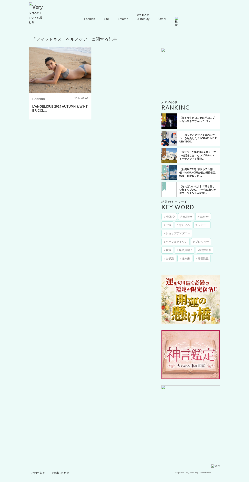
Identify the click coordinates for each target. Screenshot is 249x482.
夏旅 (168, 250)
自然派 (170, 258)
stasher (204, 216)
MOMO (170, 216)
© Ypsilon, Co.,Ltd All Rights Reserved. (193, 472)
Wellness (143, 16)
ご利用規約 (38, 472)
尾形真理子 (186, 250)
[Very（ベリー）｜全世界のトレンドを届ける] (36, 7)
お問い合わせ (60, 472)
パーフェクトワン (177, 241)
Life (106, 18)
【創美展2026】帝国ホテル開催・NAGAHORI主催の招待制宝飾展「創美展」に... (197, 172)
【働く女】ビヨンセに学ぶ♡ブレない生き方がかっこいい (197, 119)
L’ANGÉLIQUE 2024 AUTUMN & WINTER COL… (60, 108)
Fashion (89, 18)
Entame (122, 18)
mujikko (187, 216)
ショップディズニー (178, 233)
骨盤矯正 (203, 258)
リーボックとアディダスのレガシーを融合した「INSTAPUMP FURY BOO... (198, 138)
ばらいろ (184, 224)
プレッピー (202, 241)
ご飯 (168, 224)
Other (163, 18)
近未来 (186, 258)
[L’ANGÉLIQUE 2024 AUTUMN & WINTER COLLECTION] (60, 70)
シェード (203, 224)
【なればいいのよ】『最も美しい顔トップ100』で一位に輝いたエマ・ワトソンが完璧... (197, 190)
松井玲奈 (205, 250)
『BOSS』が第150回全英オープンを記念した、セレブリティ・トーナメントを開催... (197, 155)
